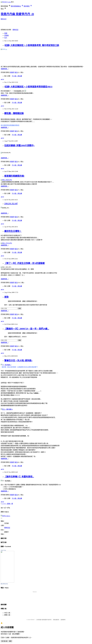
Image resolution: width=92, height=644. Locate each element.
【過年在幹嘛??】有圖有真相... (19, 476)
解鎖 (19, 308)
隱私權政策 (56, 619)
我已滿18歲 (4, 641)
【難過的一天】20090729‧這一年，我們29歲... (26, 329)
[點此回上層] (46, 56)
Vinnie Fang (3, 550)
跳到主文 (3, 19)
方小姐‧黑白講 (17, 76)
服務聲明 (63, 619)
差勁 (6, 297)
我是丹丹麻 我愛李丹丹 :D (17, 14)
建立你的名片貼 (4, 583)
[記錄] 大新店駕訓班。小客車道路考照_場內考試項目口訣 (31, 45)
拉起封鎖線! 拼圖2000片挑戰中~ (19, 145)
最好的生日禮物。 (13, 231)
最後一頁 (10, 503)
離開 (10, 641)
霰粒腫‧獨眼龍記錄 (14, 113)
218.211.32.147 (11, 203)
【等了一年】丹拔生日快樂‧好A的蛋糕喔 (24, 263)
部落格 (6, 35)
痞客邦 (12, 72)
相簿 (5, 33)
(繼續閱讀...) (4, 69)
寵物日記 (15, 29)
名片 (5, 37)
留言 (16, 72)
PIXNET (33, 619)
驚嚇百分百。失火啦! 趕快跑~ (18, 360)
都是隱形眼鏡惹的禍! (14, 176)
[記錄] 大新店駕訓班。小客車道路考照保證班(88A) (28, 86)
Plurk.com (35, 591)
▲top (2, 79)
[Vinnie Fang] (7, 582)
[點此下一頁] (6, 243)
